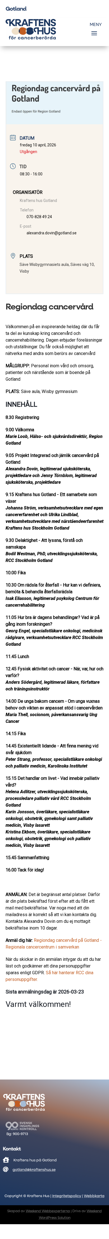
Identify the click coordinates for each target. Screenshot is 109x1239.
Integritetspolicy (66, 1196)
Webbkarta (94, 1196)
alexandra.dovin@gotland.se (52, 233)
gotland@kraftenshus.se (34, 1170)
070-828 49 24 (39, 217)
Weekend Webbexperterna (48, 1211)
